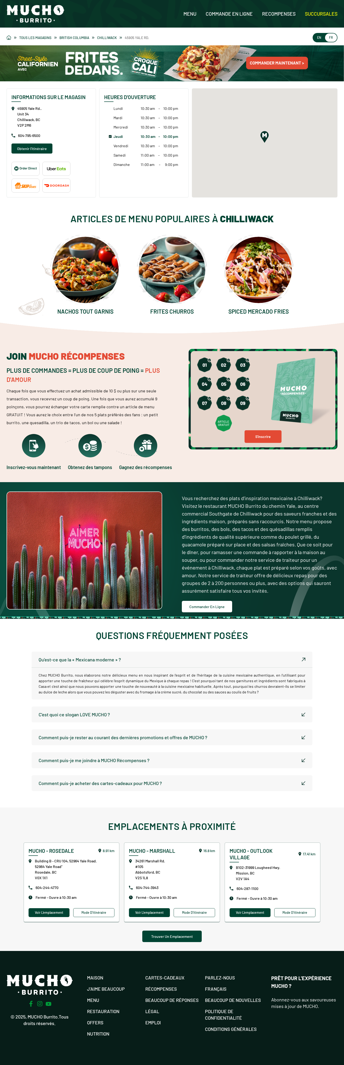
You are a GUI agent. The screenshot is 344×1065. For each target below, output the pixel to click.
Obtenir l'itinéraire (32, 148)
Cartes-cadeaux (164, 977)
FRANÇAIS (216, 989)
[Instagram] (40, 1004)
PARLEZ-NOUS (220, 977)
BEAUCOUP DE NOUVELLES (233, 1000)
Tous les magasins (35, 38)
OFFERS (95, 1022)
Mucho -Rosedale (51, 851)
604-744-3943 (147, 887)
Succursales (321, 14)
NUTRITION (98, 1033)
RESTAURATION (103, 1011)
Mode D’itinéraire (93, 912)
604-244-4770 (47, 887)
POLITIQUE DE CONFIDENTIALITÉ (223, 1014)
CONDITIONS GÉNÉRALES (231, 1029)
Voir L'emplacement (49, 912)
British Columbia (74, 38)
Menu (189, 14)
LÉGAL (152, 1011)
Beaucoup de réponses (172, 1000)
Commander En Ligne (207, 606)
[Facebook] (31, 1004)
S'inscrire (263, 436)
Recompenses (279, 14)
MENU (93, 1000)
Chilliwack (107, 38)
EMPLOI (153, 1022)
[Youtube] (48, 1004)
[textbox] (172, 683)
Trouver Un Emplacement (172, 936)
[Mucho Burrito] (35, 14)
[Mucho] (25, 169)
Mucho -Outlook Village (251, 854)
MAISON (95, 977)
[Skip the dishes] (25, 186)
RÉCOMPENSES (161, 989)
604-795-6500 (29, 135)
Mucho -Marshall (152, 851)
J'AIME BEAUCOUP (106, 989)
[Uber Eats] (56, 169)
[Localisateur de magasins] (11, 37)
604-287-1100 (247, 888)
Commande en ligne (229, 14)
